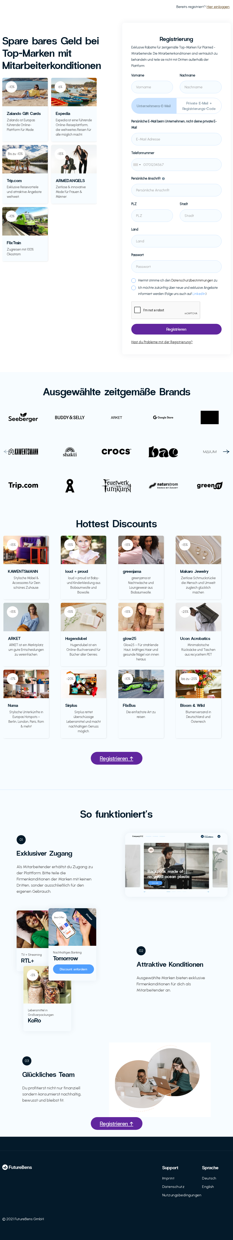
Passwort (137, 255)
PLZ (134, 204)
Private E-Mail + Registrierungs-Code (199, 106)
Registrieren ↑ (116, 758)
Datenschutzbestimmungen (192, 280)
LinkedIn (198, 294)
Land (134, 229)
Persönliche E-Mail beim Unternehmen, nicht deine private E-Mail (174, 124)
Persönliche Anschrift (146, 178)
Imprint (168, 1178)
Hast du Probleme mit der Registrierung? (162, 342)
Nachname (187, 75)
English (208, 1186)
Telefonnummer (142, 153)
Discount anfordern (73, 969)
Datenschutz (173, 1186)
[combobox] (176, 165)
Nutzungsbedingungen (182, 1195)
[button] (6, 451)
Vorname (137, 75)
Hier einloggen (218, 7)
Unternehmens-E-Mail (154, 106)
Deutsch (209, 1178)
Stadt (184, 204)
